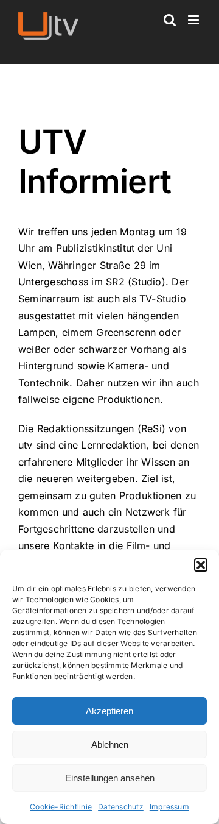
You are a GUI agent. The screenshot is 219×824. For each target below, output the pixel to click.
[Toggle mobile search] (170, 19)
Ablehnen (109, 744)
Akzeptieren (109, 711)
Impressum (169, 806)
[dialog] (109, 687)
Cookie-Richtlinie (61, 806)
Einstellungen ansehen (110, 778)
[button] (201, 565)
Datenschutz (121, 806)
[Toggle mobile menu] (194, 19)
